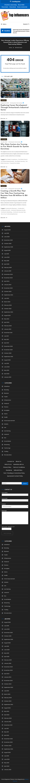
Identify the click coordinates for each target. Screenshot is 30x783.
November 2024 (8, 278)
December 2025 (8, 240)
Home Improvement (9, 420)
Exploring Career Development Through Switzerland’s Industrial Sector (15, 107)
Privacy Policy (7, 467)
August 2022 (7, 315)
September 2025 (8, 247)
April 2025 (6, 264)
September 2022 (8, 312)
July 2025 (6, 254)
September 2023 (8, 295)
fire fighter (3, 139)
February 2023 (8, 305)
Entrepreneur (7, 400)
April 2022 (6, 322)
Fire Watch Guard (22, 159)
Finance (6, 407)
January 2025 (7, 271)
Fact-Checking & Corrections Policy (14, 473)
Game (5, 414)
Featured (3, 100)
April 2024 (6, 281)
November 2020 (8, 349)
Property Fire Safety (15, 163)
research (6, 434)
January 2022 (7, 329)
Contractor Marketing (6, 212)
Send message (7, 533)
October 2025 (7, 243)
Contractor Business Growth (18, 210)
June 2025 (7, 257)
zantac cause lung (11, 5)
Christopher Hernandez (16, 103)
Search (25, 24)
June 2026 (7, 236)
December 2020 (8, 346)
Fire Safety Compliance (11, 159)
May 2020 (6, 370)
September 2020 (8, 356)
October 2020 (7, 353)
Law (5, 427)
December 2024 (8, 274)
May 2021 (6, 339)
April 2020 (6, 373)
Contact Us (10, 461)
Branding (6, 390)
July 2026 (6, 233)
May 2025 (6, 260)
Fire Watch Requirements (7, 161)
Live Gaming (7, 431)
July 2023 (6, 298)
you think (21, 5)
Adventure (7, 386)
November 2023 (8, 288)
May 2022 (6, 319)
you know (13, 7)
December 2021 (8, 332)
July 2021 (6, 336)
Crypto (6, 396)
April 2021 (6, 343)
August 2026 (7, 230)
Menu (4, 24)
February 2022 (8, 326)
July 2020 (6, 363)
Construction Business (11, 208)
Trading (6, 451)
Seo (5, 437)
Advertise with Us (18, 464)
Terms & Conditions (19, 467)
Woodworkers (8, 455)
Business (6, 393)
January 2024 (7, 284)
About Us (18, 461)
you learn (5, 7)
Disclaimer (9, 470)
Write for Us (8, 464)
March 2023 (7, 302)
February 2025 (8, 267)
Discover (3, 118)
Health (6, 417)
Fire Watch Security (20, 161)
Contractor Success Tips (19, 212)
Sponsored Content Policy (15, 476)
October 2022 (7, 308)
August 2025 (7, 250)
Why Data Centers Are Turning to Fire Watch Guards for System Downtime (15, 146)
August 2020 (7, 360)
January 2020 (7, 377)
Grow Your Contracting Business (9, 214)
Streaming (7, 444)
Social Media (7, 441)
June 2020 (7, 367)
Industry (6, 424)
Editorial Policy (18, 470)
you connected (22, 7)
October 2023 (7, 291)
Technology (7, 448)
